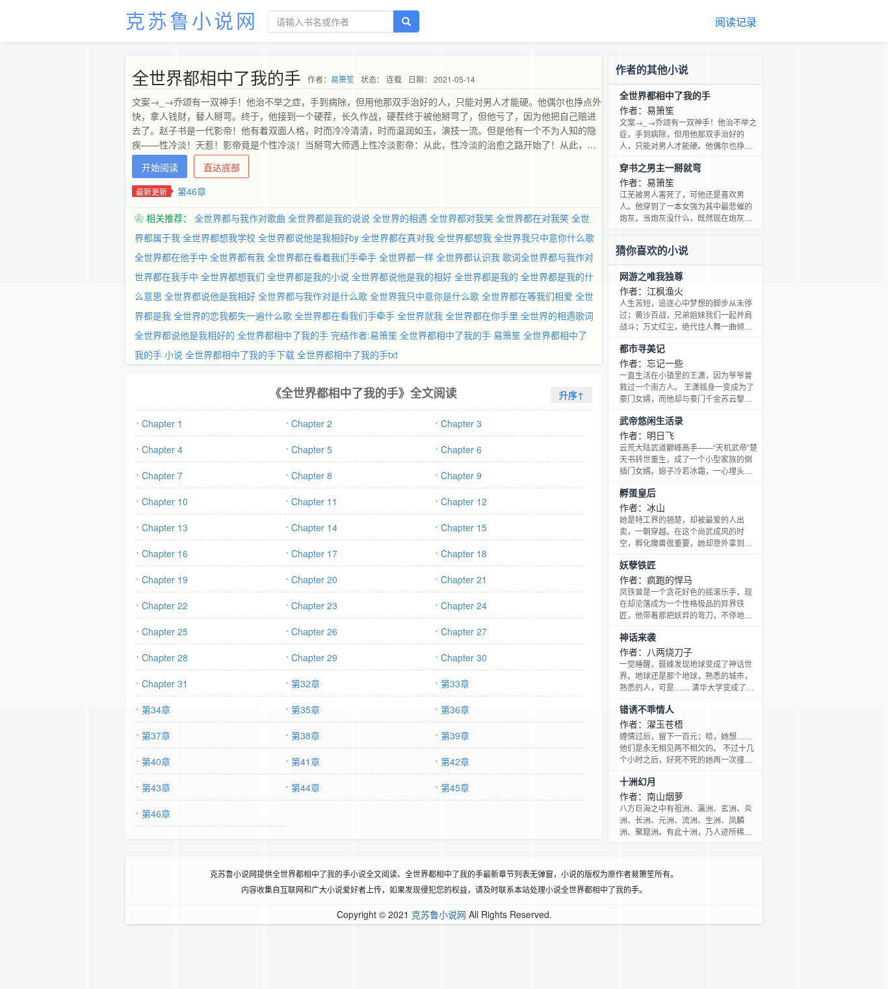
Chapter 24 (464, 605)
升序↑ (571, 394)
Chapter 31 (165, 683)
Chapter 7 (162, 475)
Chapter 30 (464, 657)
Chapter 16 (165, 553)
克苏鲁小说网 (191, 20)
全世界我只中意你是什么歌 (424, 295)
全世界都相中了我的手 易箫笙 (460, 334)
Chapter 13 (165, 527)
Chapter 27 (464, 631)
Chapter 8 (311, 475)
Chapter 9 (461, 475)
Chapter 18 (464, 553)
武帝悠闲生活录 (651, 420)
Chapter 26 (314, 631)
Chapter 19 (165, 579)
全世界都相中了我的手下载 (239, 354)
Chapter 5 (311, 449)
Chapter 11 (314, 501)
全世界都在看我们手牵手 (344, 315)
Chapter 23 (314, 605)
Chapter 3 (461, 423)
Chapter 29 (314, 657)
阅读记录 (736, 21)
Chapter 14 (314, 527)
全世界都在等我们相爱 (527, 295)
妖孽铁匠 (638, 564)
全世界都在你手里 (481, 315)
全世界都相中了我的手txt (347, 354)
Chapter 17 (314, 553)
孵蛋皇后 (638, 492)
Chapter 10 (165, 501)
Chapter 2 (311, 423)
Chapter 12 (464, 501)
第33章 (455, 683)
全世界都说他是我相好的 (185, 334)
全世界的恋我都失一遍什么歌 (233, 315)
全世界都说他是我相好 (209, 295)
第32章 (305, 683)
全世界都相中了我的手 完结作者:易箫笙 (317, 334)
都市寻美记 (642, 347)
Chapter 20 (314, 579)
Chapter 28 (165, 657)
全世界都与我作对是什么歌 (312, 295)
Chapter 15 (464, 527)
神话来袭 (638, 636)
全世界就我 (420, 315)
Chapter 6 (461, 449)
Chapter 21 (464, 579)
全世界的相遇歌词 (557, 315)
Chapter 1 (162, 423)
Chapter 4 (162, 449)
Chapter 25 (165, 631)
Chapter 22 (165, 605)
